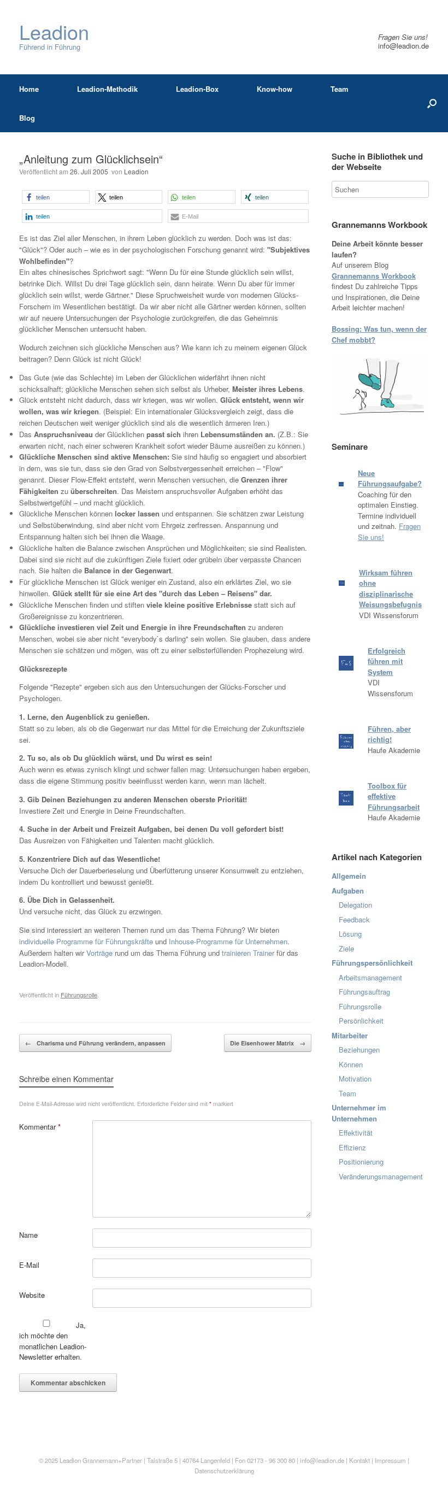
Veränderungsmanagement (381, 1176)
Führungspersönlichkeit (372, 962)
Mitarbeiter (350, 1035)
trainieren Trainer (248, 953)
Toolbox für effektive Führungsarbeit (394, 796)
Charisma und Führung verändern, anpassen (95, 1043)
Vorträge (99, 953)
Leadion (136, 171)
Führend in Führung (54, 37)
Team (340, 89)
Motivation (355, 1078)
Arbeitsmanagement (370, 977)
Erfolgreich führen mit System (386, 661)
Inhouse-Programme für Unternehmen (228, 941)
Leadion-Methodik (107, 89)
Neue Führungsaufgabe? (390, 478)
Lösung (350, 933)
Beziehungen (359, 1049)
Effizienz (352, 1147)
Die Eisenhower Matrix (267, 1043)
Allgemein (349, 876)
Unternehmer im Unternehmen (359, 1113)
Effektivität (356, 1132)
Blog (27, 118)
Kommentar (40, 1126)
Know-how (274, 89)
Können (351, 1064)
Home (29, 89)
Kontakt (359, 1460)
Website (32, 1295)
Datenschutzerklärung (224, 1470)
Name (28, 1235)
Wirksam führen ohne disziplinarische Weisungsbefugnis (390, 588)
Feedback (354, 919)
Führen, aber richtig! (389, 734)
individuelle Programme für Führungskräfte (86, 941)
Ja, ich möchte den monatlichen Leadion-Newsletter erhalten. (52, 1341)
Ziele (346, 948)
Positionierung (361, 1161)
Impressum (391, 1460)
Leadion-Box (197, 89)
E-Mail (29, 1265)
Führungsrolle (79, 994)
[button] (56, 197)
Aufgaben (348, 890)
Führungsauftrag (364, 991)
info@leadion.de (403, 45)
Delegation (355, 905)
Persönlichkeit (361, 1020)
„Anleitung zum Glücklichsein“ (91, 159)
